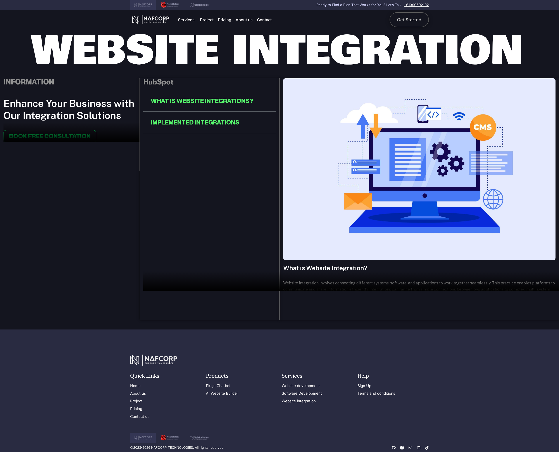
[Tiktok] (427, 448)
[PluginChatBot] (171, 438)
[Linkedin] (419, 448)
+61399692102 (416, 5)
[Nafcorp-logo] (150, 19)
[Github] (394, 448)
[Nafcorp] (143, 5)
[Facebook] (402, 448)
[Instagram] (410, 448)
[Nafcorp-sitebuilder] (199, 5)
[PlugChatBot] (171, 5)
